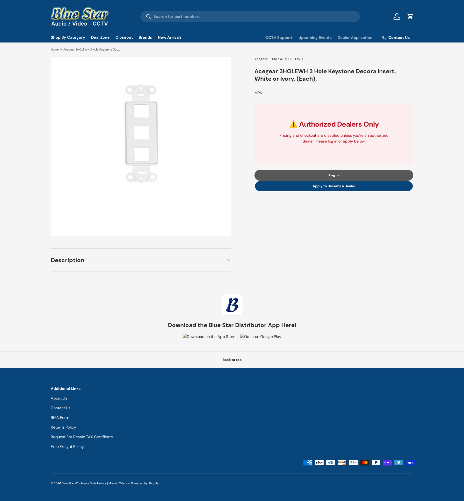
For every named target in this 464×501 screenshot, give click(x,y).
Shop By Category (68, 37)
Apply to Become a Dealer (334, 186)
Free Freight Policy (67, 446)
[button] (410, 16)
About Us (59, 398)
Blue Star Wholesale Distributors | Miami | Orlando (96, 483)
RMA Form (60, 417)
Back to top (232, 360)
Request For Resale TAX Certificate (82, 436)
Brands (145, 37)
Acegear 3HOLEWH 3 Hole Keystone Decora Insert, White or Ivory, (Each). (92, 49)
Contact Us (61, 407)
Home (55, 49)
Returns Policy (63, 427)
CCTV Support (279, 37)
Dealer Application (355, 37)
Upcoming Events (315, 37)
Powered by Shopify (145, 483)
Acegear (261, 59)
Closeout (124, 37)
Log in (334, 175)
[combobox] (250, 16)
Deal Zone (100, 37)
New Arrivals (170, 37)
